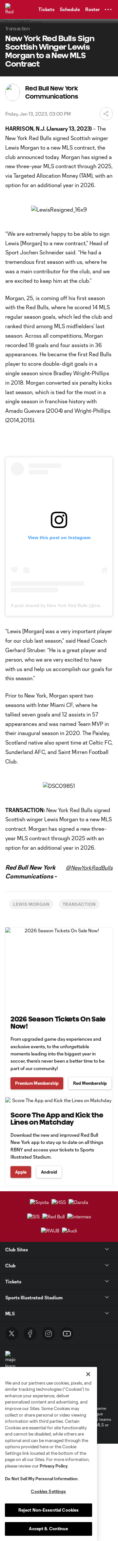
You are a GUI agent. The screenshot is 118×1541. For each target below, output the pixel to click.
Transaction (79, 904)
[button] (108, 9)
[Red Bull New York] (11, 9)
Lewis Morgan (31, 904)
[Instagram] (48, 1333)
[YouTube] (66, 1333)
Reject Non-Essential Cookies (48, 1510)
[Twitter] (11, 1333)
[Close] (88, 1374)
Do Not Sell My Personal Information (41, 1478)
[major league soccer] (10, 1363)
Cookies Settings (48, 1491)
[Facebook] (30, 1333)
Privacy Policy (54, 1466)
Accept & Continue (48, 1528)
